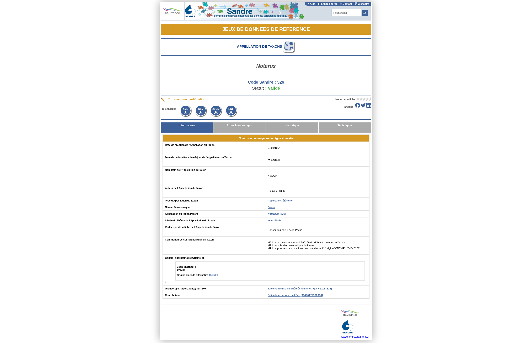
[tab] (187, 127)
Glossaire (363, 3)
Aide (312, 3)
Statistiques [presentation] (344, 125)
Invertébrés (274, 220)
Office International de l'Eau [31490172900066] (295, 295)
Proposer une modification (186, 99)
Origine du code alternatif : (193, 275)
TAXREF (213, 275)
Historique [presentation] (292, 125)
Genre (271, 207)
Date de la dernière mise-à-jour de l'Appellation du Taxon (198, 157)
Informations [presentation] (187, 125)
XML (185, 108)
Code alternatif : (186, 266)
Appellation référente (280, 200)
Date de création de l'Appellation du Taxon (189, 145)
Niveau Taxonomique (177, 207)
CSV (200, 108)
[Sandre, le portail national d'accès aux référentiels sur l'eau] (245, 19)
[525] (277, 213)
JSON (215, 108)
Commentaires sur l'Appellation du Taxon (189, 239)
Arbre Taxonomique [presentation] (239, 125)
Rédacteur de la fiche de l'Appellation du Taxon (192, 227)
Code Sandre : (262, 82)
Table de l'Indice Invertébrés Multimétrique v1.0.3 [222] (300, 288)
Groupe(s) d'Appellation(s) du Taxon (186, 288)
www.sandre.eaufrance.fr (355, 336)
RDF (231, 108)
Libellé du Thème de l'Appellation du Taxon (190, 220)
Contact (347, 3)
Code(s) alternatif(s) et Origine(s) (184, 257)
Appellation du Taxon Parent (181, 213)
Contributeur (172, 295)
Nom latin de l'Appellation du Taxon (185, 169)
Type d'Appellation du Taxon (181, 200)
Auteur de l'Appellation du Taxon (184, 188)
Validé (274, 88)
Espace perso (329, 3)
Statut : (259, 88)
